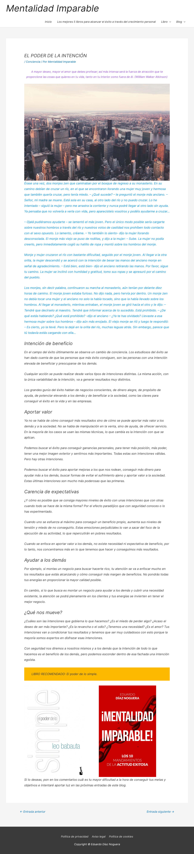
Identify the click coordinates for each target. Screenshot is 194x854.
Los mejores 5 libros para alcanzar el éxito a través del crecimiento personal (106, 21)
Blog (179, 21)
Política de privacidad (74, 836)
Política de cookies (121, 836)
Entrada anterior (32, 811)
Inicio (48, 21)
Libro (164, 21)
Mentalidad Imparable (52, 8)
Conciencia (33, 61)
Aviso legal (98, 836)
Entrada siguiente (160, 811)
